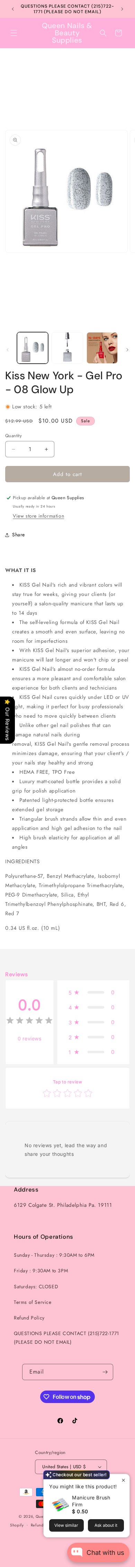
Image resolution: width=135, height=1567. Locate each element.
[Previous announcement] (12, 9)
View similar (66, 1525)
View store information (38, 515)
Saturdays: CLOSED (36, 1286)
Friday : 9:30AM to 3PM (41, 1270)
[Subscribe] (105, 1372)
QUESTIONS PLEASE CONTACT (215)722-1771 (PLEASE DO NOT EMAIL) (66, 1337)
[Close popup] (123, 1480)
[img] (29, 1021)
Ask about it (105, 1525)
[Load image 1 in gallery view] (32, 347)
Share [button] (18, 534)
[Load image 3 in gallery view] (102, 347)
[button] (13, 33)
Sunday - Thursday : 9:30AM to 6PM (54, 1255)
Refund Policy (29, 1317)
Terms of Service (33, 1302)
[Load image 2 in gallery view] (67, 347)
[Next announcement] (122, 9)
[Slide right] (127, 349)
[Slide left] (7, 349)
